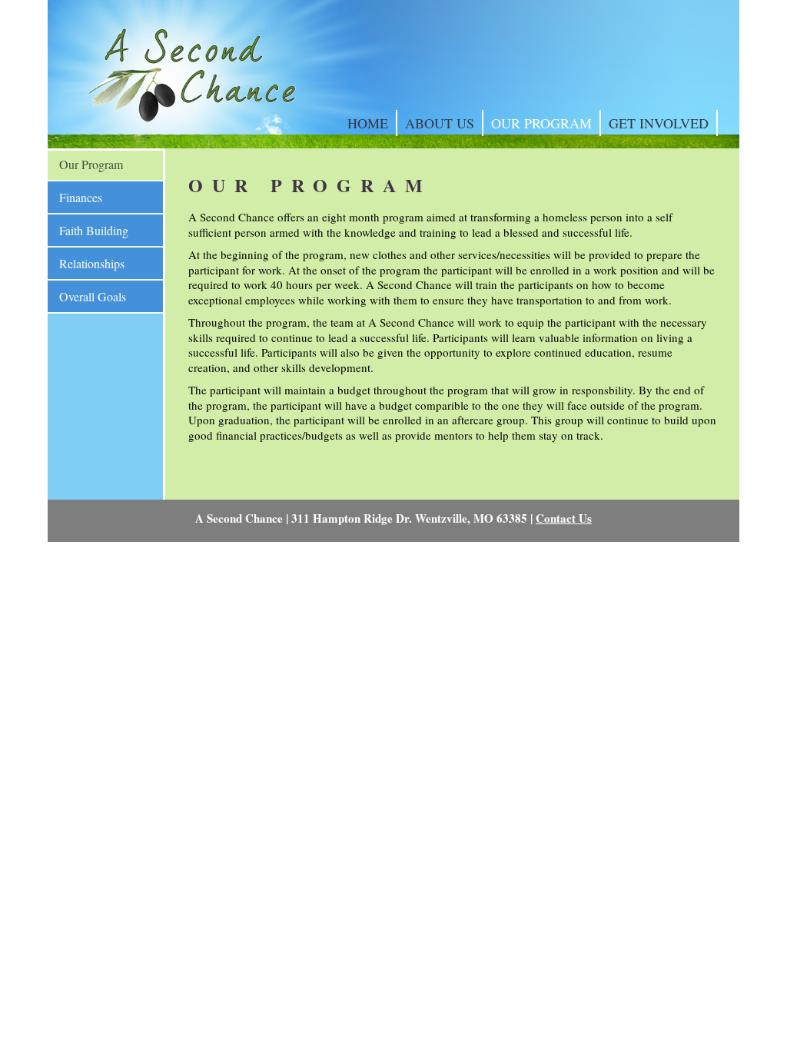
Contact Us (564, 518)
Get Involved (659, 123)
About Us (439, 123)
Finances (80, 197)
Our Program (541, 123)
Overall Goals (92, 296)
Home (367, 123)
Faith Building (93, 230)
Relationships (92, 263)
